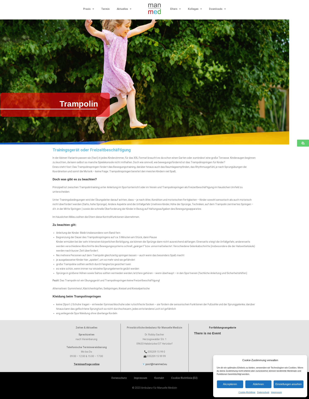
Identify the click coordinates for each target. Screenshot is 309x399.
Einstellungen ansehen (288, 384)
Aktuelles (122, 8)
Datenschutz (263, 392)
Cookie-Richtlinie (247, 392)
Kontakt (159, 378)
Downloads (215, 8)
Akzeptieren (230, 384)
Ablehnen (258, 384)
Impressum (276, 392)
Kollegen (193, 8)
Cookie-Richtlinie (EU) (184, 378)
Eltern (173, 8)
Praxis (87, 8)
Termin (105, 8)
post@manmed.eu (156, 364)
